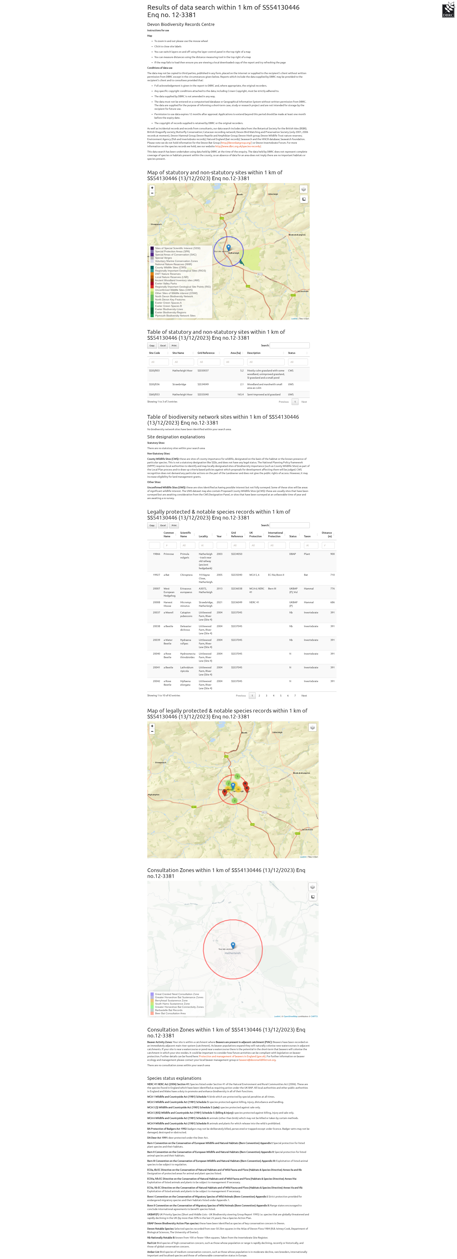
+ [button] (152, 188)
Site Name (178, 352)
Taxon (307, 536)
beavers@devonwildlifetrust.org (257, 1059)
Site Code (154, 352)
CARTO (314, 1016)
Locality (203, 536)
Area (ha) (236, 352)
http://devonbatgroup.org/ (236, 142)
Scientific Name (185, 534)
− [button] (152, 193)
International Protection (275, 534)
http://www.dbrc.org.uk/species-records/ (238, 146)
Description (253, 352)
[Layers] (304, 189)
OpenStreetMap (290, 1016)
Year (219, 536)
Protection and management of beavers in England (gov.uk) (232, 1056)
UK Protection (255, 534)
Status (291, 352)
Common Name (169, 534)
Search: (265, 345)
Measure (304, 199)
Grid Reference (206, 352)
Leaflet (294, 318)
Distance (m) (327, 534)
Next (304, 695)
